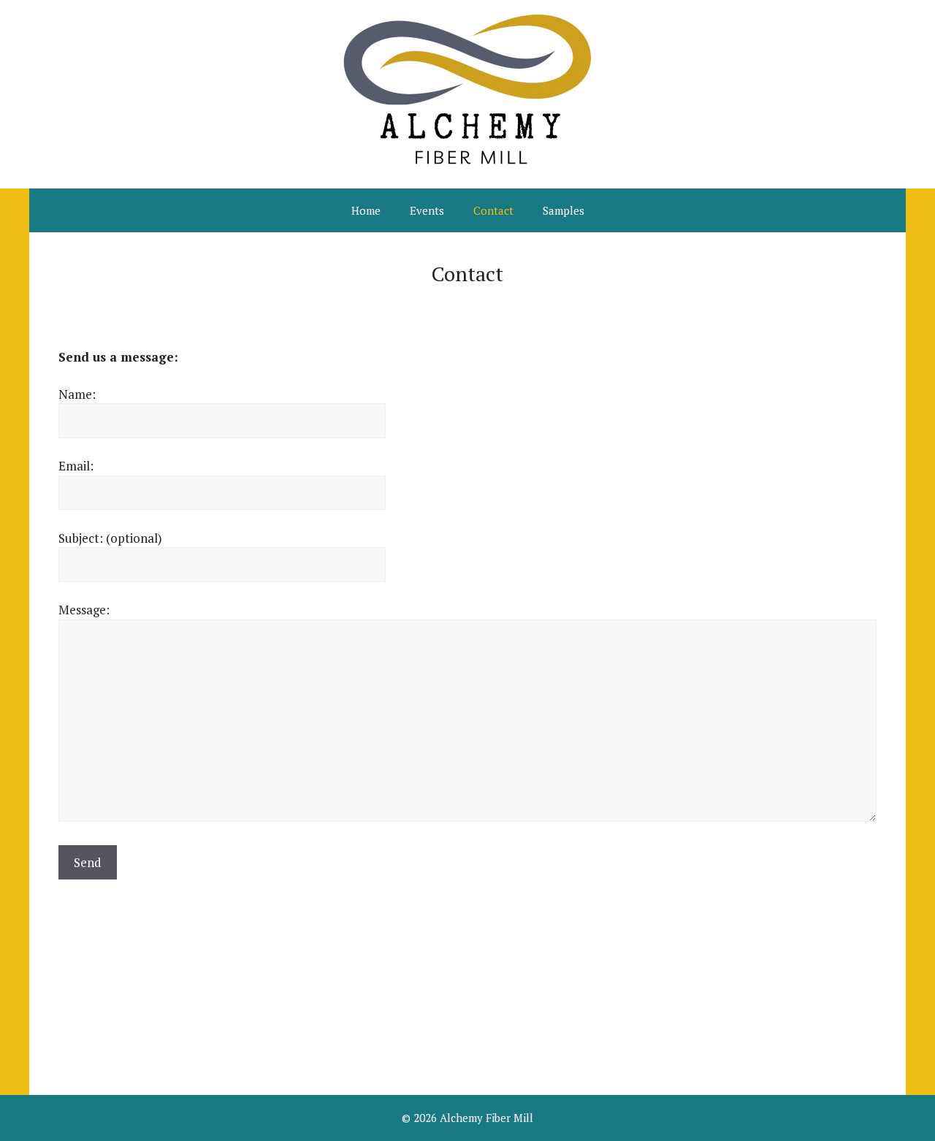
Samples (563, 210)
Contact (493, 210)
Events (427, 210)
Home (366, 210)
